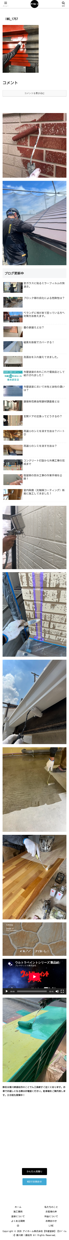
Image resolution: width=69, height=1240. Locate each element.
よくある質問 (18, 1221)
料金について (51, 1216)
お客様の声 (51, 1212)
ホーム (18, 1207)
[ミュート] (57, 991)
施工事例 (17, 1212)
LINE (51, 1226)
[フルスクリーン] (62, 991)
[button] (62, 697)
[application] (34, 977)
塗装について (18, 1216)
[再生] (6, 991)
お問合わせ (51, 1221)
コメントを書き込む (34, 93)
